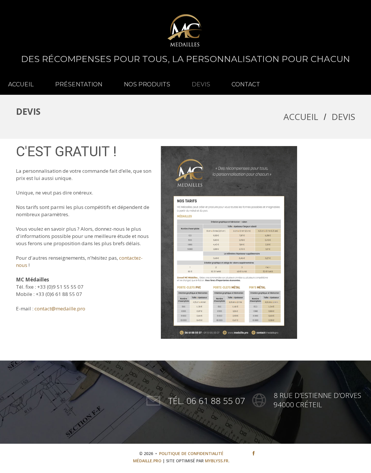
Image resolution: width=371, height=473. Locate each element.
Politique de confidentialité (191, 453)
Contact (246, 84)
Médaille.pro (147, 460)
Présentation (78, 84)
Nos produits (147, 84)
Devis (201, 84)
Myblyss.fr (216, 460)
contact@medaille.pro (59, 308)
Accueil (21, 84)
